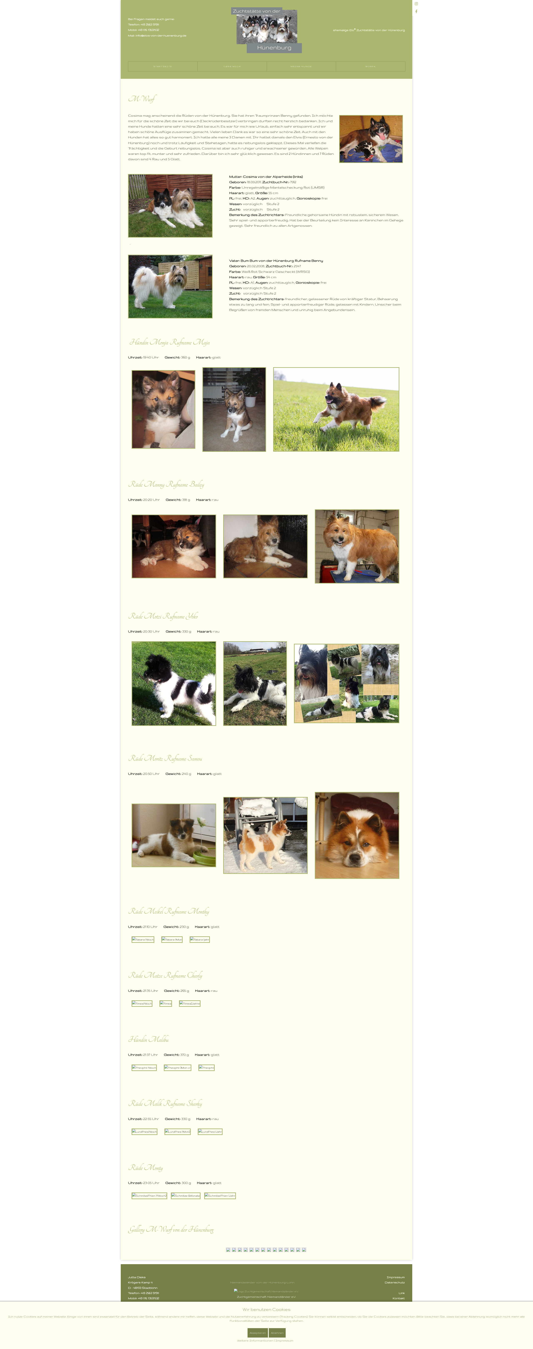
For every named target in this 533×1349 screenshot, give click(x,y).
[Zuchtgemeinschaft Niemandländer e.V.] (266, 1291)
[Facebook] (416, 12)
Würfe (370, 66)
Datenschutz (395, 1282)
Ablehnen (277, 1332)
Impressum (396, 1277)
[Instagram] (416, 4)
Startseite (162, 66)
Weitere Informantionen (255, 1340)
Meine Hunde (301, 66)
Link (402, 1293)
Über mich (232, 66)
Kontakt (399, 1298)
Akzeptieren (258, 1332)
